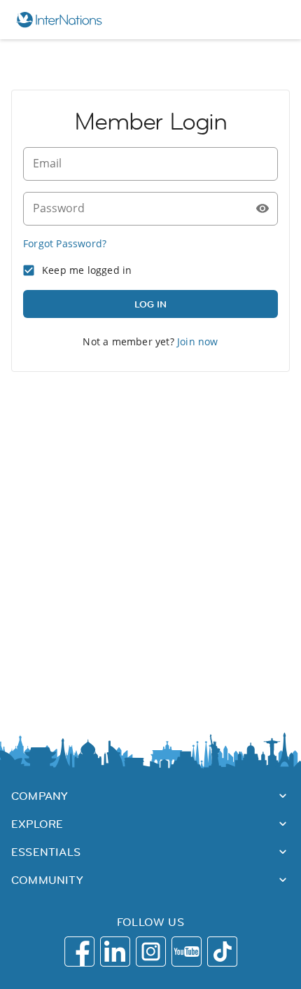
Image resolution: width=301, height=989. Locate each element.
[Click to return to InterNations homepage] (65, 19)
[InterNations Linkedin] (115, 951)
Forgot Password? (64, 243)
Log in (150, 304)
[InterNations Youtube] (187, 951)
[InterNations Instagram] (151, 951)
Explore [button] (37, 824)
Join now (197, 341)
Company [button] (39, 796)
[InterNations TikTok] (222, 951)
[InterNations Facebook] (79, 951)
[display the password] (262, 209)
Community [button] (47, 880)
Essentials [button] (45, 852)
